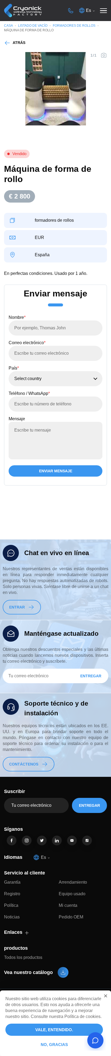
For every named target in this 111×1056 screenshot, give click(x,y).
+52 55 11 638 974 (70, 10)
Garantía (12, 882)
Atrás (19, 42)
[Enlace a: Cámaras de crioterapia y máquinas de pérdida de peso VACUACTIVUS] (23, 11)
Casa (8, 26)
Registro (12, 893)
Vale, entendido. (54, 1029)
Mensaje (17, 418)
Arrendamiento (73, 882)
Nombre (17, 317)
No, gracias (54, 1044)
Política (11, 905)
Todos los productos (23, 957)
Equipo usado (72, 893)
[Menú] (103, 10)
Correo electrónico (27, 342)
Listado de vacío (32, 26)
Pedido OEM (71, 917)
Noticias (12, 917)
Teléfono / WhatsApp (29, 393)
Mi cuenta (68, 905)
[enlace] (11, 840)
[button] (105, 996)
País (14, 368)
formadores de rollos (74, 26)
